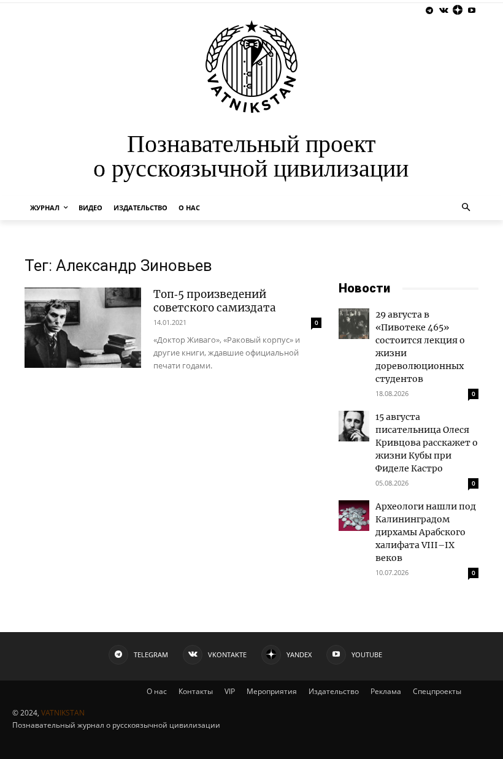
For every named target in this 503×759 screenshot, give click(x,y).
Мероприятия (272, 691)
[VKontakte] (444, 11)
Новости (364, 288)
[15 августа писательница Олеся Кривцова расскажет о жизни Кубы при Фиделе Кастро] (354, 426)
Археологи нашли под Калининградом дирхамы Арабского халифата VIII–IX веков (425, 532)
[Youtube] (471, 11)
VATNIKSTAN (63, 713)
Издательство (334, 691)
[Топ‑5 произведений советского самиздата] (83, 328)
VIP (230, 691)
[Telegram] (430, 11)
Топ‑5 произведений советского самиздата (214, 301)
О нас (157, 691)
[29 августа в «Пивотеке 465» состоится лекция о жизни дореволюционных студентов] (354, 323)
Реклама (386, 691)
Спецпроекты (437, 691)
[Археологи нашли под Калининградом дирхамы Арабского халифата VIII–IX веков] (354, 515)
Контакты (196, 691)
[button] (466, 208)
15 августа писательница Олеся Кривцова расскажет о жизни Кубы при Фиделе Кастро (426, 442)
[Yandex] (457, 11)
